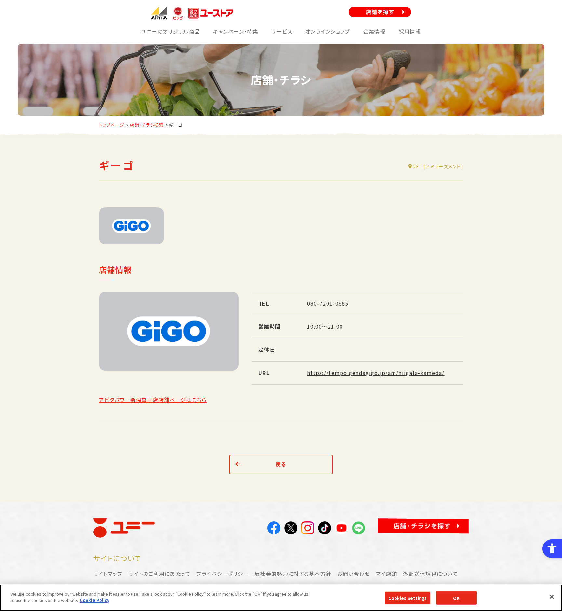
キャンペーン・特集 (235, 31)
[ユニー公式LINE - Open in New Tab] (358, 529)
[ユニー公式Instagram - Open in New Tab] (307, 529)
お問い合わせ (353, 573)
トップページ (112, 125)
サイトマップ (108, 573)
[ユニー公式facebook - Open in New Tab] (273, 529)
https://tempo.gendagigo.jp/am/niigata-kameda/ (376, 373)
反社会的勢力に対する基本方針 (292, 573)
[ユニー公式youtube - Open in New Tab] (341, 529)
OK (456, 598)
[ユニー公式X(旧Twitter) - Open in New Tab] (290, 529)
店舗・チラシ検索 (147, 125)
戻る (281, 464)
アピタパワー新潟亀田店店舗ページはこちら (153, 400)
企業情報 (374, 31)
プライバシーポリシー (222, 573)
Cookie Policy (94, 600)
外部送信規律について (430, 573)
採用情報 (410, 31)
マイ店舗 (386, 573)
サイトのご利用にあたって (159, 573)
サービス (281, 31)
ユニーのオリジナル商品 (170, 31)
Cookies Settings (407, 598)
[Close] (551, 597)
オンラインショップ (327, 31)
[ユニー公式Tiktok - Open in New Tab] (324, 529)
